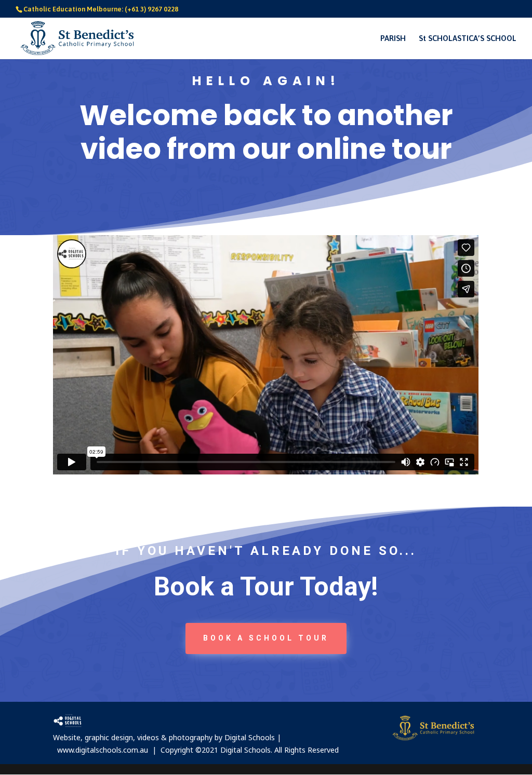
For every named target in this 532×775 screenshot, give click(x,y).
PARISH (393, 39)
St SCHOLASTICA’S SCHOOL (467, 39)
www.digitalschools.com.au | (109, 750)
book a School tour (266, 638)
